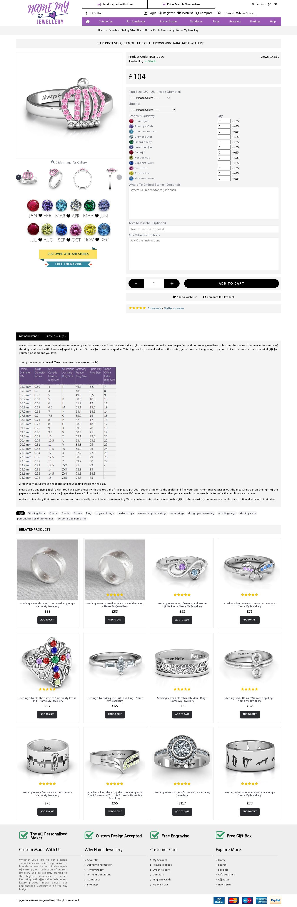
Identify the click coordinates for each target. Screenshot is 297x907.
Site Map (92, 884)
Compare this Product (220, 296)
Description (29, 336)
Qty (220, 116)
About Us (92, 859)
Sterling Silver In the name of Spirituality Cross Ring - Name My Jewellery (47, 699)
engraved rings (104, 513)
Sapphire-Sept (144, 162)
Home (222, 859)
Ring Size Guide (162, 879)
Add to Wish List (187, 296)
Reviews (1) (56, 336)
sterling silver (248, 513)
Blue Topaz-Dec (145, 178)
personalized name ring (72, 518)
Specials (223, 869)
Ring (88, 513)
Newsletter (225, 884)
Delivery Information (99, 865)
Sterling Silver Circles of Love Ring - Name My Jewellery (182, 794)
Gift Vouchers (226, 874)
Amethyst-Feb (144, 126)
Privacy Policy (95, 869)
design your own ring (201, 513)
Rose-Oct (141, 168)
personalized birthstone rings (35, 518)
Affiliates (223, 879)
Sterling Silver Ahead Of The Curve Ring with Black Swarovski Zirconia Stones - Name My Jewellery (115, 795)
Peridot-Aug (142, 157)
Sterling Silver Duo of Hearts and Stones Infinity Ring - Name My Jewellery (182, 605)
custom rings (126, 513)
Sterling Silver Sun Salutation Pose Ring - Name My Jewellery (250, 794)
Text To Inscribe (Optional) (147, 223)
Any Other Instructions (144, 235)
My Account (160, 859)
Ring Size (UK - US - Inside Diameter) (154, 92)
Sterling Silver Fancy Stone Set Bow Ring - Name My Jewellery (249, 605)
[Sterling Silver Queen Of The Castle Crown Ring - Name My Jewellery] (69, 105)
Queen (53, 513)
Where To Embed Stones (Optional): (154, 185)
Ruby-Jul (140, 152)
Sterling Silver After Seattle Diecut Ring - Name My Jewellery (47, 794)
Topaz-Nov (142, 173)
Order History (161, 869)
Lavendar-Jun (143, 147)
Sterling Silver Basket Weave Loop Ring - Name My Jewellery (250, 699)
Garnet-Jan (141, 121)
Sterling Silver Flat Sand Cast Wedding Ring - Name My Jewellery (47, 605)
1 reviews (154, 308)
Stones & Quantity (142, 116)
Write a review (174, 308)
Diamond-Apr (143, 136)
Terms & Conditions (99, 874)
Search (222, 865)
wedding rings (226, 513)
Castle (66, 513)
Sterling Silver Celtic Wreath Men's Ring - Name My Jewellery (182, 699)
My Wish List (160, 884)
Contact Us (94, 879)
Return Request (162, 865)
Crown (78, 513)
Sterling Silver (36, 513)
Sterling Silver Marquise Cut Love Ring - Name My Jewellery (115, 699)
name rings (177, 513)
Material (134, 104)
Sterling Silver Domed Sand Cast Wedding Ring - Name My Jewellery (114, 605)
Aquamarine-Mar (145, 131)
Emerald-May (143, 141)
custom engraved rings (152, 513)
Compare (158, 874)
